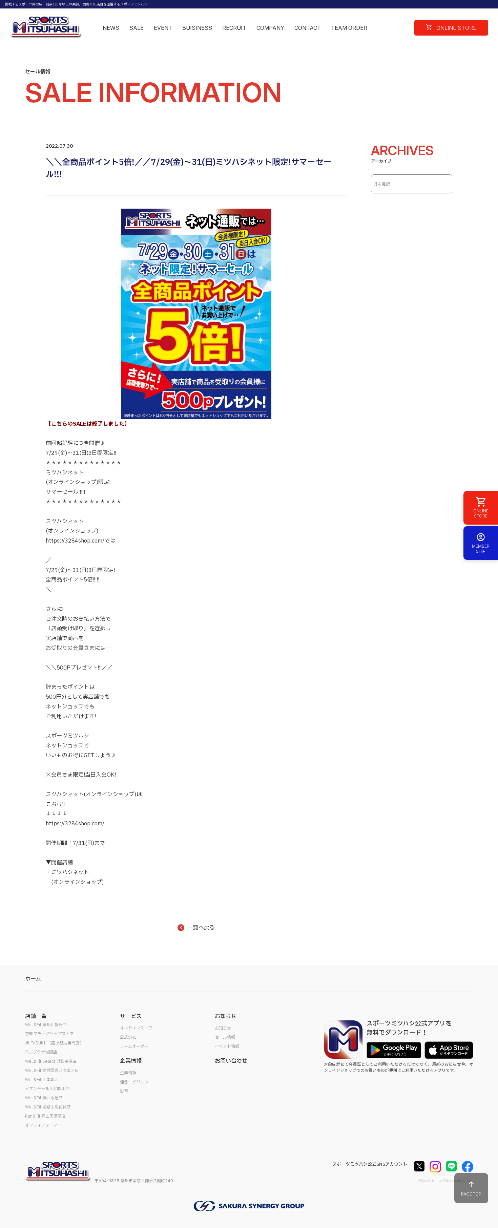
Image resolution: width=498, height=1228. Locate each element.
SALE (136, 27)
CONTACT (307, 27)
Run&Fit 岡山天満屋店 (45, 1116)
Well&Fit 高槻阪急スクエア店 (52, 1070)
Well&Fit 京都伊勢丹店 (46, 1025)
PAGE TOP (471, 1194)
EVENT (163, 27)
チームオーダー (134, 1046)
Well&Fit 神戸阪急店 (44, 1098)
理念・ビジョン (134, 1082)
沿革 (124, 1091)
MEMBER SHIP (481, 549)
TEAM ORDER (349, 27)
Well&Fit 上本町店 (42, 1080)
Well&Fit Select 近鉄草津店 (51, 1061)
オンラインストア (41, 1125)
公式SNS (128, 1037)
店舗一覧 (36, 1016)
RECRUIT (234, 27)
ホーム (33, 979)
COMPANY (270, 27)
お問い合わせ (231, 1061)
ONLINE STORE (455, 27)
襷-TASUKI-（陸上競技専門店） (54, 1043)
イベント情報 (227, 1046)
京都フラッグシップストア (49, 1034)
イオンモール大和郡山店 (47, 1089)
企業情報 (128, 1073)
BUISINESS (197, 27)
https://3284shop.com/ (75, 541)
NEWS (111, 27)
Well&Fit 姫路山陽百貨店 (48, 1107)
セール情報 (225, 1037)
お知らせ (223, 1028)
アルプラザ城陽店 (41, 1052)
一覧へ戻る (201, 927)
